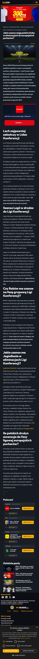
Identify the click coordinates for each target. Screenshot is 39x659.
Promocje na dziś (6, 618)
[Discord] (6, 597)
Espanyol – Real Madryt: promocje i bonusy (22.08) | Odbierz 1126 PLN (24, 589)
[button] (33, 2)
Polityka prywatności (27, 611)
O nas (9, 611)
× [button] (37, 627)
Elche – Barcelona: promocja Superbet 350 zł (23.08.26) (24, 574)
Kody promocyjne (6, 625)
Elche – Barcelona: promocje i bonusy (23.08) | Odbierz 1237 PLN (25, 568)
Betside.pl (5, 27)
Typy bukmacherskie (6, 623)
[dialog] (19, 642)
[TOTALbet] (7, 551)
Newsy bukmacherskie (14, 27)
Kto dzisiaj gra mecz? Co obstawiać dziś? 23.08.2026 (24, 581)
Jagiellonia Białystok (9, 368)
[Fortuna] (7, 536)
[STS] (7, 522)
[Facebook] (3, 597)
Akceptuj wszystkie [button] (11, 651)
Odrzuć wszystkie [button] (28, 651)
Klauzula (15, 611)
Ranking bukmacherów (7, 621)
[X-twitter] (10, 597)
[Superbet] (7, 508)
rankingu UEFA (28, 428)
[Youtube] (13, 597)
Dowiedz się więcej (25, 638)
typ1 (4, 494)
